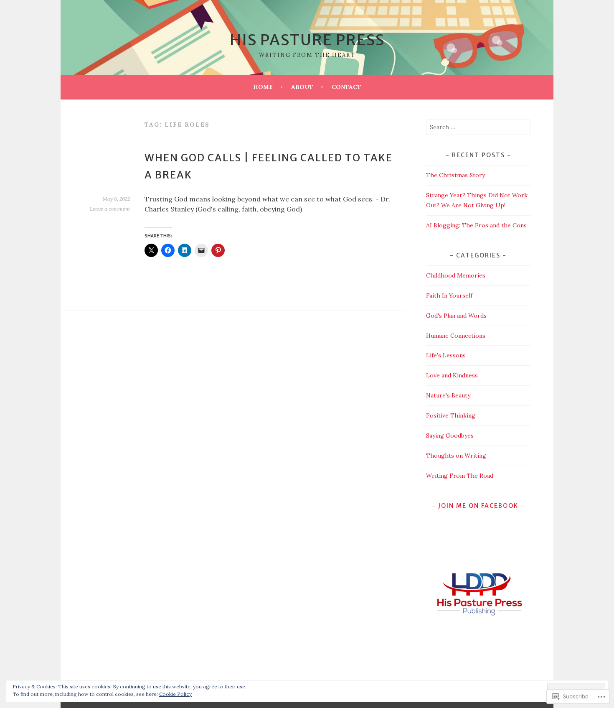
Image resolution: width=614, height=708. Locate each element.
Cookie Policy (175, 694)
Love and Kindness (452, 375)
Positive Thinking (450, 415)
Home (263, 87)
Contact (346, 87)
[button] (478, 593)
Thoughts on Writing (456, 455)
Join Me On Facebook (478, 505)
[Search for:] (478, 127)
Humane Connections (455, 335)
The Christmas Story (455, 175)
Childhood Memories (455, 275)
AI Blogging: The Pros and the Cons (476, 225)
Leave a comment (110, 209)
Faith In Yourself (449, 295)
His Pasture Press (307, 40)
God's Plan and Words (456, 315)
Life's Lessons (446, 355)
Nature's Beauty (448, 395)
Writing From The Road (459, 475)
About (302, 87)
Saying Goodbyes (450, 435)
